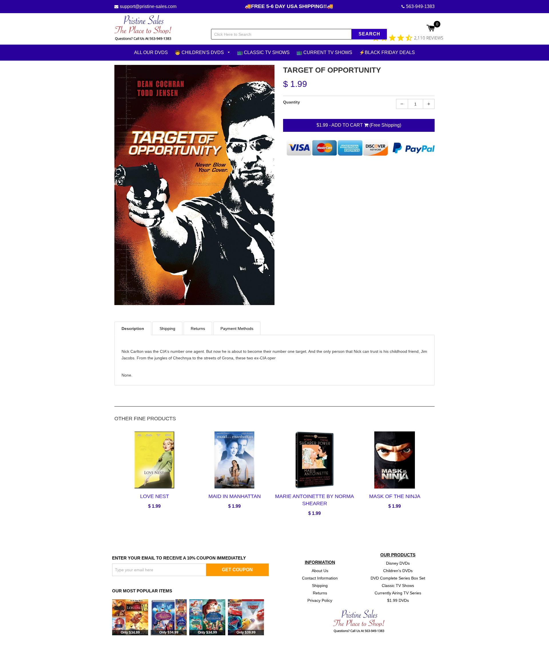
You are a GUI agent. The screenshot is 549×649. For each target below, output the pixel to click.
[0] (430, 28)
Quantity (291, 102)
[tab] (132, 328)
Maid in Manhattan (234, 496)
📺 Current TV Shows (324, 52)
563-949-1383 (420, 6)
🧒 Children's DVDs (200, 52)
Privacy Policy (319, 600)
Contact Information (320, 578)
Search (369, 33)
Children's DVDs (398, 570)
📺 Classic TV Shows (263, 52)
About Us (320, 570)
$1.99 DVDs (398, 600)
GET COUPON (237, 569)
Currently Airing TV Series (398, 592)
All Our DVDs (151, 52)
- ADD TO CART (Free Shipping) (359, 125)
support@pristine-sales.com (148, 6)
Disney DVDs (398, 563)
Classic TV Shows (398, 585)
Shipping (320, 585)
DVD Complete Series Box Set (398, 578)
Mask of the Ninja (394, 496)
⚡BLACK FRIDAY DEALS (387, 52)
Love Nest (154, 496)
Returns (320, 592)
